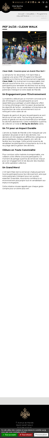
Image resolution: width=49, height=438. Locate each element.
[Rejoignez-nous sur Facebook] (26, 2)
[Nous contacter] (39, 2)
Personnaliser (41, 435)
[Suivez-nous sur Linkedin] (33, 2)
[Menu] (46, 7)
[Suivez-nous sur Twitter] (28, 2)
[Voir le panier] (43, 2)
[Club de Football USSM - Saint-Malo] (6, 7)
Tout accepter (10, 435)
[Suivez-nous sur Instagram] (31, 2)
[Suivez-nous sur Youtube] (35, 2)
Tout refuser (26, 435)
